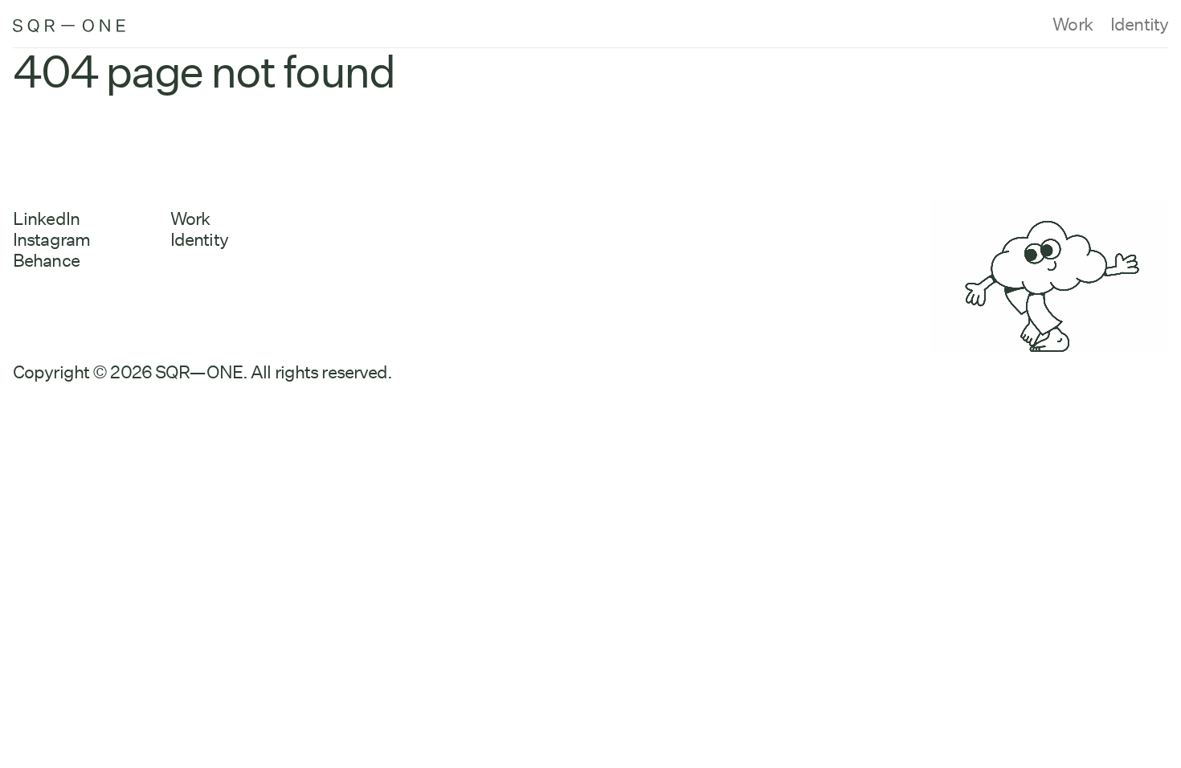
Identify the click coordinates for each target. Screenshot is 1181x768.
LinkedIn (46, 218)
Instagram (51, 239)
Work (1072, 24)
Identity (1139, 24)
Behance (46, 260)
